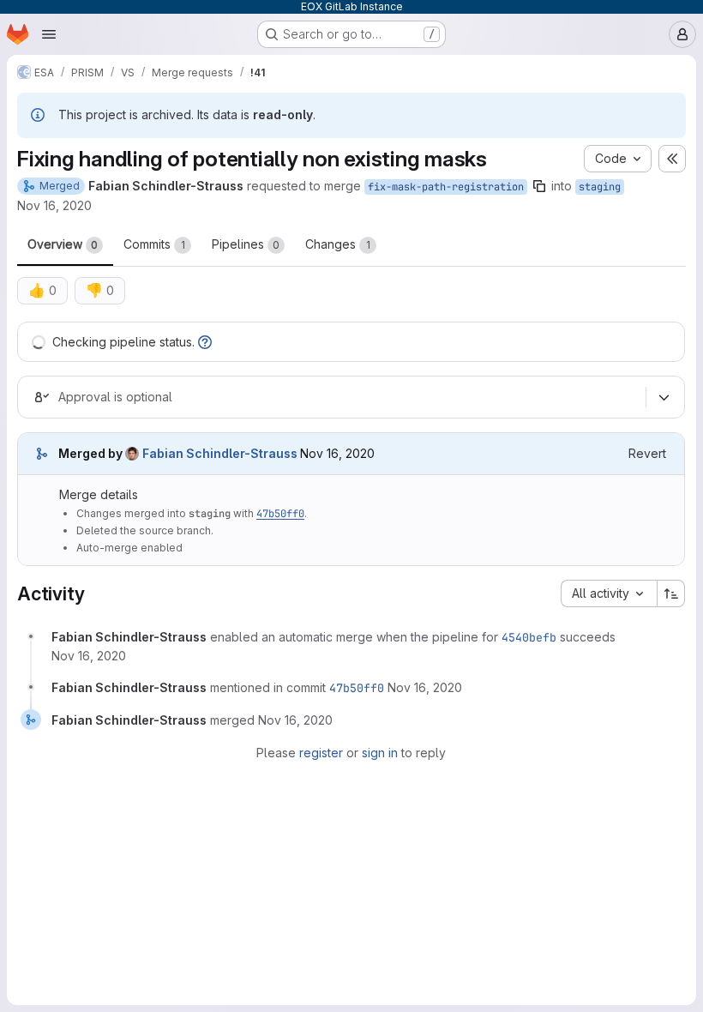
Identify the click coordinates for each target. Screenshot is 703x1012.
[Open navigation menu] (49, 34)
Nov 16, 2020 (54, 205)
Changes (337, 244)
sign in (380, 752)
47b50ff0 (280, 514)
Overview (62, 244)
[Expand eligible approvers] (663, 397)
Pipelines (245, 244)
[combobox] (609, 593)
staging (600, 187)
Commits (154, 244)
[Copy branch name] (539, 186)
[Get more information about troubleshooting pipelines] (205, 342)
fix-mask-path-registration (446, 187)
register (321, 752)
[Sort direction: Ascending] (671, 593)
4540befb (529, 637)
